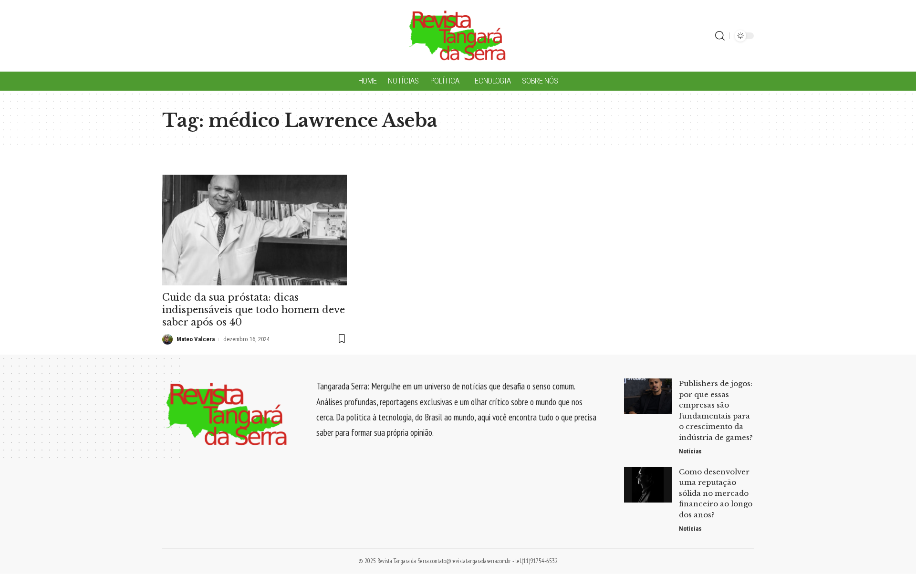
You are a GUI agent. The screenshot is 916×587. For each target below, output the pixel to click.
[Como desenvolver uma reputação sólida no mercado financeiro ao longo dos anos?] (648, 485)
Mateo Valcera (196, 339)
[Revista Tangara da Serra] (458, 35)
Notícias (690, 451)
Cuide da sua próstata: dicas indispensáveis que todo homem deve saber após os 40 (253, 310)
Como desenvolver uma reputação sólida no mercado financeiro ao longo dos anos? (715, 493)
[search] (720, 36)
